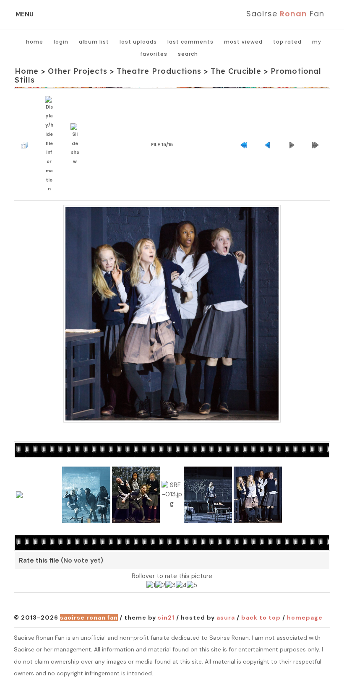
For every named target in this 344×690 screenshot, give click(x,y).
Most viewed (243, 41)
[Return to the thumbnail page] (26, 145)
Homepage (305, 617)
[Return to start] (245, 145)
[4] (181, 585)
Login (61, 41)
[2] (160, 585)
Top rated (287, 41)
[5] (192, 585)
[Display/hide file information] (51, 145)
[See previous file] (269, 145)
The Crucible (236, 71)
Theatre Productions (159, 71)
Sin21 (166, 617)
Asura (225, 617)
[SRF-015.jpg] (172, 313)
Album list (94, 41)
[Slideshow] (77, 145)
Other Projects (77, 71)
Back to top (261, 617)
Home (34, 41)
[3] (170, 585)
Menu (25, 14)
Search (188, 53)
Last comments (190, 41)
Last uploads (138, 41)
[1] (150, 585)
